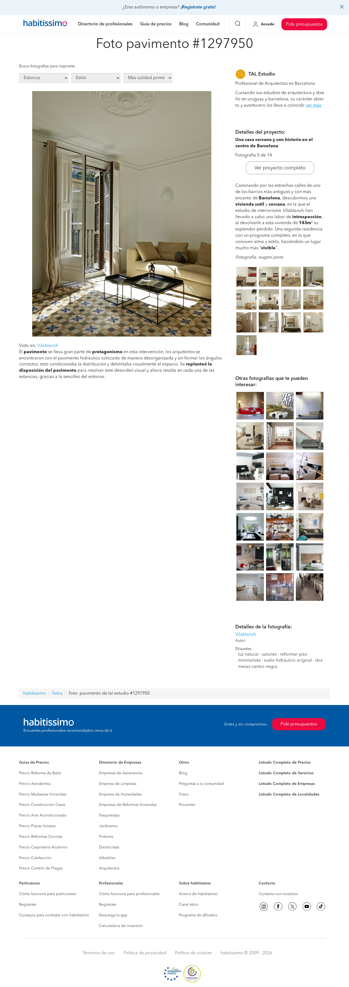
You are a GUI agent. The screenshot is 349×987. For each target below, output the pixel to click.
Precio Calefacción (35, 858)
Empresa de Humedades (120, 794)
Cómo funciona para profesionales (129, 894)
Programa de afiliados (198, 915)
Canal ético (188, 905)
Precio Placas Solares (37, 826)
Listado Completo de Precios (285, 762)
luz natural (248, 654)
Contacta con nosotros (278, 894)
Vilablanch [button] (47, 346)
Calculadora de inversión (121, 926)
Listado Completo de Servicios (286, 773)
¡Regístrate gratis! (198, 7)
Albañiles (107, 858)
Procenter (187, 805)
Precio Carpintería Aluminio (43, 847)
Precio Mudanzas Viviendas (42, 794)
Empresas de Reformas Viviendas (128, 805)
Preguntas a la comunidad (201, 784)
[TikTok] (321, 906)
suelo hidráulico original (288, 660)
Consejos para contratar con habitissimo (54, 915)
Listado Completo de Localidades (289, 794)
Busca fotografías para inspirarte (47, 66)
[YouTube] (307, 906)
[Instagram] (264, 906)
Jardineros (108, 826)
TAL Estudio (261, 74)
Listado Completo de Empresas (287, 784)
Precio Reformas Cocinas (40, 837)
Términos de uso (98, 953)
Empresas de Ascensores (120, 773)
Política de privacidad (145, 953)
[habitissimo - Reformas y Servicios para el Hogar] (45, 24)
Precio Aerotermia (35, 784)
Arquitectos (109, 868)
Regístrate (27, 905)
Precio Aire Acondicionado (43, 815)
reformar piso (293, 654)
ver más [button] (313, 105)
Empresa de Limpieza (117, 784)
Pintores (106, 837)
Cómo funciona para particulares (47, 894)
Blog (183, 773)
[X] (292, 906)
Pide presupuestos (304, 24)
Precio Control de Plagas (40, 868)
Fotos (183, 794)
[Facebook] (278, 906)
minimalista (249, 660)
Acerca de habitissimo (198, 894)
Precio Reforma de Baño (40, 773)
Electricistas (109, 847)
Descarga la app (113, 915)
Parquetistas (109, 815)
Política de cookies (193, 953)
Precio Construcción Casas (42, 805)
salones (269, 654)
